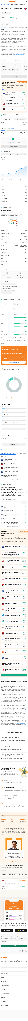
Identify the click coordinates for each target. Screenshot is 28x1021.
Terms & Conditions (5, 1018)
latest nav (3, 698)
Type (2, 301)
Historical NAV (14, 4)
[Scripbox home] (13, 2)
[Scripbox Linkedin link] (25, 951)
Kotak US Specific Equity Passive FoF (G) (11, 506)
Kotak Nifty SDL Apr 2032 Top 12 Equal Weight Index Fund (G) (10, 523)
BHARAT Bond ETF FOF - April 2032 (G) (10, 460)
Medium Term (6, 10)
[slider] (6, 130)
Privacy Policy (4, 1013)
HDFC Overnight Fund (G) (9, 463)
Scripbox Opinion (5, 4)
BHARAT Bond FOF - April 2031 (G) (11, 472)
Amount (2, 122)
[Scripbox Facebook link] (22, 951)
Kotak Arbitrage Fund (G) (9, 518)
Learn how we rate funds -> (21, 60)
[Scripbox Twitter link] (20, 951)
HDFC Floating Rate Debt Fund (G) (11, 468)
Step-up (16, 306)
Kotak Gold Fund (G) (8, 510)
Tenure (2, 306)
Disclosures (3, 1015)
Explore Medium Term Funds (13, 479)
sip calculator (24, 709)
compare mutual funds (20, 723)
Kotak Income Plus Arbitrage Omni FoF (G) (10, 476)
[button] (14, 966)
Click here (3, 27)
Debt (2, 10)
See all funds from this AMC (13, 526)
